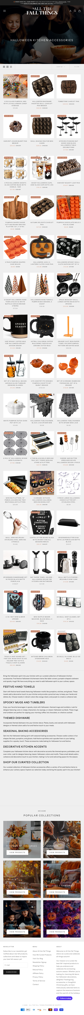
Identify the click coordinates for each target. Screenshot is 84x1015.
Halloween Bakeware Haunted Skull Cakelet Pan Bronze (42, 103)
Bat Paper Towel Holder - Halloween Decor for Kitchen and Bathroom (42, 579)
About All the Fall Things (42, 951)
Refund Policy (38, 970)
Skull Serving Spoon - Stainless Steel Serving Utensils (15, 540)
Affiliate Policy (38, 973)
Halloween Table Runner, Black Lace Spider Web (42, 422)
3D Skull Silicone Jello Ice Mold (68, 657)
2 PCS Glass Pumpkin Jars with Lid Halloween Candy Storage (15, 103)
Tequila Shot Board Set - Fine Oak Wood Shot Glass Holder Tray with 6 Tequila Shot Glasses (15, 660)
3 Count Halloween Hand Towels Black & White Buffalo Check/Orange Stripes (15, 303)
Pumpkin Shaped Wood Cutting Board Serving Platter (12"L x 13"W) (15, 224)
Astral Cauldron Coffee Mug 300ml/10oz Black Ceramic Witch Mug (42, 343)
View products (17, 852)
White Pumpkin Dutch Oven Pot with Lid (15, 422)
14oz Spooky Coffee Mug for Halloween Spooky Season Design (15, 343)
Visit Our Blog (38, 958)
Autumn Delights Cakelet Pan (42, 223)
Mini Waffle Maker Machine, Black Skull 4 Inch (42, 619)
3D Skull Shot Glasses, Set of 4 (68, 618)
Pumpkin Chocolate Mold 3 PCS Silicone (69, 223)
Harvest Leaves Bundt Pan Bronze (15, 142)
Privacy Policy (38, 977)
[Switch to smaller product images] (7, 67)
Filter (76, 66)
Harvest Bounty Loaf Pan (68, 183)
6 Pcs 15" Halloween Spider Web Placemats (15, 459)
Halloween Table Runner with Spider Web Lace (68, 422)
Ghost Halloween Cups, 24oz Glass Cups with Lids (42, 184)
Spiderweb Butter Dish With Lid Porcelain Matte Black (68, 540)
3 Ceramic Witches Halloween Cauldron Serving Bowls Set (42, 500)
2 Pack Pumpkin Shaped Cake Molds (15, 263)
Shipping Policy (38, 966)
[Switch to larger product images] (4, 67)
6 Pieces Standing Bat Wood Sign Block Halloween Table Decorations (68, 144)
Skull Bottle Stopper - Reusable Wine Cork (68, 578)
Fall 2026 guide (60, 1)
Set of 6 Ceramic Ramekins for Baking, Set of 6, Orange (68, 383)
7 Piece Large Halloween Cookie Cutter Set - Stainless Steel (69, 500)
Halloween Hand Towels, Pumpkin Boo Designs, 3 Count (42, 302)
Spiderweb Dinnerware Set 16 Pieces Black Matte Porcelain (15, 579)
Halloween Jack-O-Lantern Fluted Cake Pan (42, 263)
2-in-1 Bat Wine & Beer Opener (15, 618)
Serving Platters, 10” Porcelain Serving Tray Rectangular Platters (15, 500)
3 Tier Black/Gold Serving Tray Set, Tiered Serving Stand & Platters (42, 460)
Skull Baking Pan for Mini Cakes (42, 142)
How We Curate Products (42, 955)
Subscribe (11, 972)
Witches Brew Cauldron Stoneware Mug (42, 657)
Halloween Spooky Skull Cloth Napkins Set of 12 (69, 263)
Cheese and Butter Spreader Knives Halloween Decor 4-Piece (68, 460)
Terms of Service (39, 981)
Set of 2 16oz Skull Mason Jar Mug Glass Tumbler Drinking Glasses (15, 383)
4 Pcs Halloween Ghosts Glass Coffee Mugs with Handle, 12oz (15, 185)
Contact (36, 984)
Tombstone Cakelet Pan (68, 101)
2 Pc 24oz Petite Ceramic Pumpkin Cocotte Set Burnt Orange (42, 383)
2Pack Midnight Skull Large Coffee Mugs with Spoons (68, 302)
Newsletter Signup (39, 962)
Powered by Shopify (53, 1005)
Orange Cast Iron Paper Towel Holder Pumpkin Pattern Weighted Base (68, 343)
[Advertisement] (42, 787)
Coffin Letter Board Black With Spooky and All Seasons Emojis (42, 540)
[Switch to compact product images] (11, 67)
